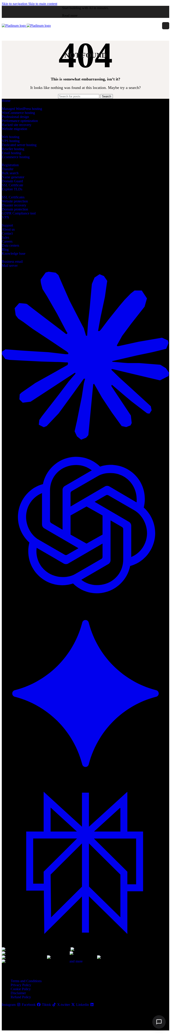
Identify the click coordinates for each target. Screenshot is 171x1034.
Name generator (13, 177)
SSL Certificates (13, 197)
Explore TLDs (12, 189)
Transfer (7, 169)
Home (6, 101)
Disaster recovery (14, 205)
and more (76, 961)
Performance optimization (20, 121)
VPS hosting (11, 141)
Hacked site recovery (16, 125)
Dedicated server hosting (19, 145)
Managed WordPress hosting (22, 109)
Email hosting (11, 153)
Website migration (14, 129)
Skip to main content (42, 4)
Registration (10, 165)
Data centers (10, 245)
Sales (5, 237)
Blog (5, 249)
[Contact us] (159, 1022)
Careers (7, 241)
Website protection (15, 201)
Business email (12, 261)
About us (8, 229)
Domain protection (15, 209)
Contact (7, 233)
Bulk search (10, 173)
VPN (5, 217)
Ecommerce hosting (16, 157)
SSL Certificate (12, 185)
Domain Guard (12, 181)
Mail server (10, 265)
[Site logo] (14, 25)
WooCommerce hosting (18, 113)
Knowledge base (13, 253)
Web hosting (10, 137)
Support (7, 225)
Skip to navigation (15, 4)
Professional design (15, 117)
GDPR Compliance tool (19, 213)
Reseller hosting (13, 149)
